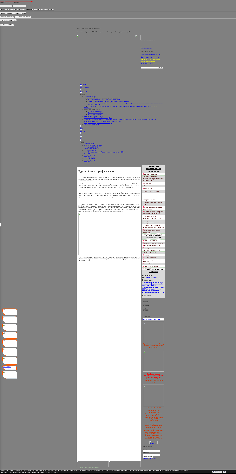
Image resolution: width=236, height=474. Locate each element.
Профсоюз (146, 255)
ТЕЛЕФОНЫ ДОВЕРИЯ (151, 319)
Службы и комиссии (149, 252)
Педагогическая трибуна (95, 113)
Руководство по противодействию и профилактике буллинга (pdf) (108, 101)
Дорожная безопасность (150, 240)
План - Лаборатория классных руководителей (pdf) (104, 99)
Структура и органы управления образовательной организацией (153, 178)
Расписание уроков (147, 51)
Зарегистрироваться (149, 458)
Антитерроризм (148, 248)
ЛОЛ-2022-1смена (89, 160)
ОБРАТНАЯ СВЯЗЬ (147, 63)
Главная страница (146, 48)
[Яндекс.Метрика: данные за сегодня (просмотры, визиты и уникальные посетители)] (153, 442)
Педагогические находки (95, 114)
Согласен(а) (217, 472)
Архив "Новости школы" (92, 148)
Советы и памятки (90, 96)
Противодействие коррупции (152, 250)
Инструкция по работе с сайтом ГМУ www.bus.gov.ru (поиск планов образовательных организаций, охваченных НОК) (153, 290)
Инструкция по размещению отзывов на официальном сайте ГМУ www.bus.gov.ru (152, 283)
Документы (147, 183)
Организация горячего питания (150, 54)
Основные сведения (150, 174)
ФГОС (82, 135)
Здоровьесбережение (149, 257)
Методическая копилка (95, 111)
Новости (83, 84)
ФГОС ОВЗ (87, 108)
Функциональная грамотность (93, 116)
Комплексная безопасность (151, 245)
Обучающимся (84, 87)
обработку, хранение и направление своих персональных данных (142, 470)
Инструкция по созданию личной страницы (98, 123)
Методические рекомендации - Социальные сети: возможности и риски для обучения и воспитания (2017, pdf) (122, 106)
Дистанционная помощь (91, 124)
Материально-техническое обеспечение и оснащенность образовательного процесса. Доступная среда (153, 197)
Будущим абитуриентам (150, 266)
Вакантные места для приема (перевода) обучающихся (153, 212)
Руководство (147, 188)
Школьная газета (89, 143)
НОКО (82, 131)
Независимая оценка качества (153, 270)
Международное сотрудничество (148, 222)
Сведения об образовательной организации (153, 168)
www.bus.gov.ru (151, 277)
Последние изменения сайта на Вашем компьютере (16, 1)
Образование (147, 186)
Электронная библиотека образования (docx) (98, 118)
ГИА (81, 128)
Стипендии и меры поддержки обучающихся (152, 217)
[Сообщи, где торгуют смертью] (153, 371)
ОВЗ (81, 138)
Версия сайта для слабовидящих (10, 2)
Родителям (83, 91)
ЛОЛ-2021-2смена (89, 157)
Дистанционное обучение (150, 57)
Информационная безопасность (153, 243)
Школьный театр (148, 264)
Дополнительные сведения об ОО (154, 236)
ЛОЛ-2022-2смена (89, 162)
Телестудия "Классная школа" (93, 145)
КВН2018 (87, 153)
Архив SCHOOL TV (94, 147)
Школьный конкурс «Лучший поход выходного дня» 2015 (106, 152)
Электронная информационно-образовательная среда (150, 60)
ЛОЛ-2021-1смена (89, 155)
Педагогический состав (151, 191)
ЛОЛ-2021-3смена (89, 158)
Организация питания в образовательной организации (153, 226)
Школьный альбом (90, 150)
